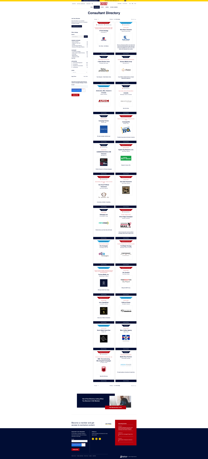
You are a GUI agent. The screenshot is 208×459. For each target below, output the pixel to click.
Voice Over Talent (126, 27)
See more (73, 58)
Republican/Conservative (103, 22)
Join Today (108, 424)
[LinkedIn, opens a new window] (96, 439)
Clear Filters (86, 76)
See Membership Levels (77, 26)
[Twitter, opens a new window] (100, 439)
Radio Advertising (101, 59)
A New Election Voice (104, 61)
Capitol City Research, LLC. (126, 149)
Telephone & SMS (109, 28)
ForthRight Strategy (125, 246)
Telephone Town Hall (131, 118)
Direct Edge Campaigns (126, 216)
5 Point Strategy (103, 30)
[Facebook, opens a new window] (93, 439)
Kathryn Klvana (126, 302)
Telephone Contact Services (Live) (122, 118)
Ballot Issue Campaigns (108, 271)
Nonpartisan (104, 57)
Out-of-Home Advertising (101, 271)
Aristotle (126, 93)
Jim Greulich (126, 272)
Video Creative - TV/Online (105, 181)
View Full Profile (103, 53)
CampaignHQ (126, 122)
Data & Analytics (121, 90)
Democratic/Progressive (126, 22)
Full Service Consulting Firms (99, 27)
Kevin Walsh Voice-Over (103, 330)
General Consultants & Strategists (104, 243)
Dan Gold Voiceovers (126, 181)
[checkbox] (80, 62)
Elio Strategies (104, 246)
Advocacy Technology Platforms (128, 90)
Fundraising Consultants (130, 243)
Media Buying (104, 28)
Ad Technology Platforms (103, 272)
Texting (126, 119)
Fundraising (106, 356)
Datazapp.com (104, 214)
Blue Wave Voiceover (126, 29)
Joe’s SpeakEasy (103, 302)
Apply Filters (74, 76)
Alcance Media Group (126, 61)
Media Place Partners (126, 357)
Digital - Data (110, 356)
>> (135, 19)
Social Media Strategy (107, 27)
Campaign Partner (104, 121)
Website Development (103, 118)
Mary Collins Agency (126, 330)
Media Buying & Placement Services (128, 59)
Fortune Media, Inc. (103, 274)
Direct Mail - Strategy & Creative (103, 88)
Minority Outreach (120, 59)
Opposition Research (126, 147)
